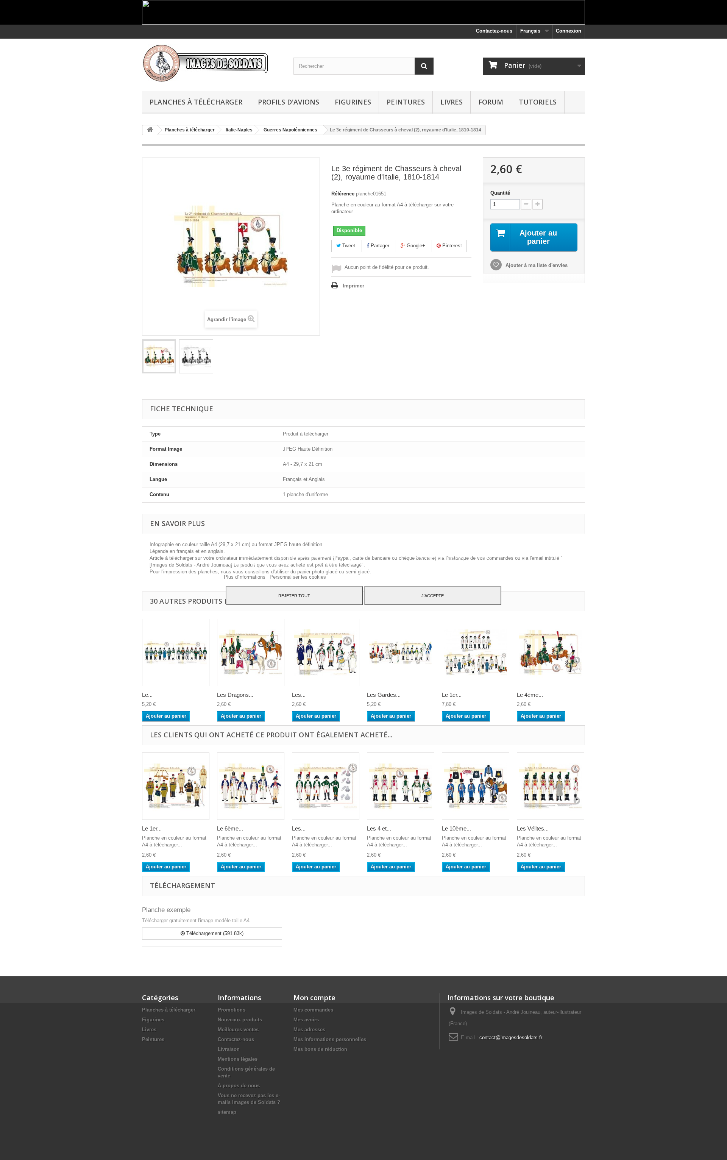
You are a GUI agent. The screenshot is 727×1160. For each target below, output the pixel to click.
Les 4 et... (379, 828)
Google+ (415, 245)
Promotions (231, 1010)
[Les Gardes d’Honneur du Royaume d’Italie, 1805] (400, 652)
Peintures (406, 101)
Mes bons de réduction (320, 1049)
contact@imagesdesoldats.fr (510, 1037)
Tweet (348, 245)
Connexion (568, 31)
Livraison (229, 1049)
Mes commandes (313, 1010)
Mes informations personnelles (329, 1039)
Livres (451, 101)
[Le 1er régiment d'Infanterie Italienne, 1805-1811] (475, 652)
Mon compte (314, 997)
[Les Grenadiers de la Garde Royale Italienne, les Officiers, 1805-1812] (325, 786)
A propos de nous (239, 1085)
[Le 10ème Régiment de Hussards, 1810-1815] (475, 786)
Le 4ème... (530, 695)
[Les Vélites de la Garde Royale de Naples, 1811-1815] (550, 786)
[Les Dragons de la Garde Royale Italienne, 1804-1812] (250, 652)
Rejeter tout (294, 595)
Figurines (353, 101)
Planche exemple (166, 909)
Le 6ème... (230, 828)
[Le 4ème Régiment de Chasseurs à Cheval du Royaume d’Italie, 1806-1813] (550, 652)
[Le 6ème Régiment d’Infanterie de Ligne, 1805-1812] (250, 786)
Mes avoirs (306, 1020)
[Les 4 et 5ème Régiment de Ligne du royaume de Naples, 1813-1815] (400, 786)
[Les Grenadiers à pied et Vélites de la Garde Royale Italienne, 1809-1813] (325, 652)
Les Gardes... (384, 695)
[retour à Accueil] (150, 130)
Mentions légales (237, 1059)
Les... (299, 695)
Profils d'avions (288, 101)
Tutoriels (538, 101)
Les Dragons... (235, 695)
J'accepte (432, 595)
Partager (379, 245)
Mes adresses (309, 1029)
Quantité (500, 193)
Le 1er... (452, 695)
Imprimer (353, 286)
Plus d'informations (245, 577)
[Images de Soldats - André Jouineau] (212, 63)
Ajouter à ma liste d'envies (536, 265)
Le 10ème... (456, 828)
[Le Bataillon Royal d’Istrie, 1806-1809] (175, 652)
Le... (147, 695)
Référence (342, 194)
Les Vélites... (533, 828)
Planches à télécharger (196, 101)
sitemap (227, 1112)
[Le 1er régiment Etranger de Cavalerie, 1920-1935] (175, 786)
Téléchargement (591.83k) (214, 933)
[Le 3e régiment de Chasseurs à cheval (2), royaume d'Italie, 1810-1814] (159, 356)
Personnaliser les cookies (298, 577)
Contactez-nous (494, 31)
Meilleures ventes (238, 1029)
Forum (490, 101)
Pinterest (451, 245)
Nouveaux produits (240, 1020)
